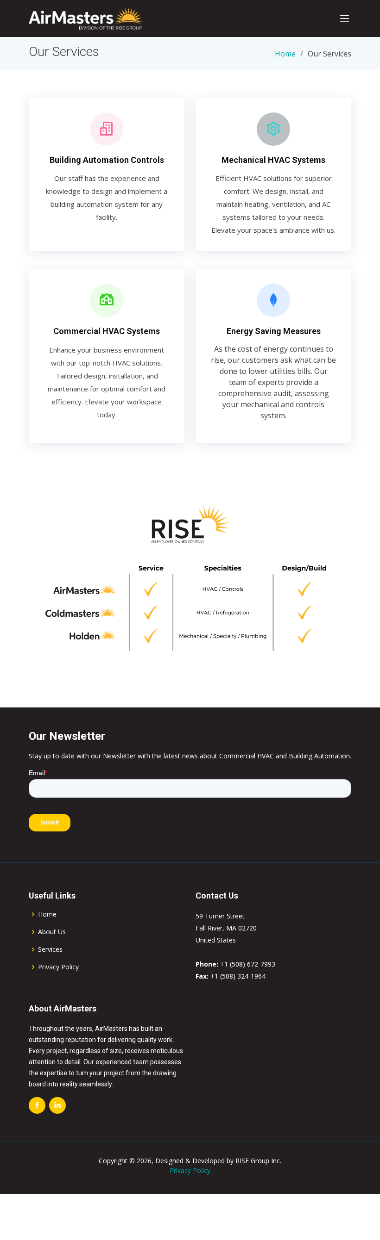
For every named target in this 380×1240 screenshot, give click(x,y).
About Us (52, 932)
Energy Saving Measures (274, 331)
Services (50, 949)
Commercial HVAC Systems (106, 331)
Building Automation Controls (107, 160)
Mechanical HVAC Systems (273, 160)
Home (285, 54)
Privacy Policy (58, 967)
